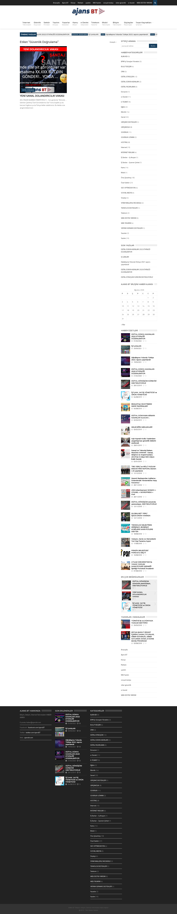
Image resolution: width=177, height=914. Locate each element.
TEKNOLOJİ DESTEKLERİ (129, 208)
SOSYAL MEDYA (126, 192)
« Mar (123, 324)
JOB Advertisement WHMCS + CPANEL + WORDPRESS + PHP (143, 492)
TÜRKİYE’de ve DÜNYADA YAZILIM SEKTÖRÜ (142, 622)
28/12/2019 (138, 385)
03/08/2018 (138, 643)
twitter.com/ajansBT (33, 732)
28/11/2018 (138, 485)
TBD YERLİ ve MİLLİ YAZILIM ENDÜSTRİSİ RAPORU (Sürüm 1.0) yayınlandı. (143, 468)
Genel (147, 34)
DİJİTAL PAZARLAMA (128, 86)
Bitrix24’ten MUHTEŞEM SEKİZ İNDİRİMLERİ (141, 405)
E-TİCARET (124, 102)
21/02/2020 (138, 376)
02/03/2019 (138, 420)
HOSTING (124, 142)
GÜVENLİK (124, 132)
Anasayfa (56, 2)
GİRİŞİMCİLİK (125, 127)
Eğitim (123, 107)
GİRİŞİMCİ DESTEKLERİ (129, 122)
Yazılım (56, 23)
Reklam (80, 2)
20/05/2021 (138, 348)
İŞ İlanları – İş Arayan (128, 157)
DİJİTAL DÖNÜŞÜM (127, 76)
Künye (73, 2)
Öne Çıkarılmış (126, 177)
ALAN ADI (124, 56)
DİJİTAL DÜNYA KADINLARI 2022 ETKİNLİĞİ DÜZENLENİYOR (37, 34)
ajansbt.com (28, 737)
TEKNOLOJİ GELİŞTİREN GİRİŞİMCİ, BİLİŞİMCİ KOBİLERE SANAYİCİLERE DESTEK (142, 528)
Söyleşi (123, 198)
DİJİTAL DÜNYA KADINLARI (130, 81)
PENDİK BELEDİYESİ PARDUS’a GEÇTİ (139, 551)
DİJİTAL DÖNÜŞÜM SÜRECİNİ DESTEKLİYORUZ (137, 277)
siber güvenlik (121, 2)
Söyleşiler (128, 23)
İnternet (27, 23)
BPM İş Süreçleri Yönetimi (130, 61)
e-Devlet (84, 23)
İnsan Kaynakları (143, 23)
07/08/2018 (138, 571)
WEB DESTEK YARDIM (144, 2)
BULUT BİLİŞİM (126, 66)
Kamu (75, 23)
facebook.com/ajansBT (36, 727)
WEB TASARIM (126, 223)
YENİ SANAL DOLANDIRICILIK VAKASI (42, 95)
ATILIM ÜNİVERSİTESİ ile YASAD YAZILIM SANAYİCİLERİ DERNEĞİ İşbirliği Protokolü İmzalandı (142, 565)
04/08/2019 (138, 397)
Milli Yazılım (97, 2)
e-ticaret (131, 2)
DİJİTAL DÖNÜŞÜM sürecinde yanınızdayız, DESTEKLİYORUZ (144, 503)
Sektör (47, 23)
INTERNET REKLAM (127, 152)
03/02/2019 (138, 429)
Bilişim (117, 23)
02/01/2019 (138, 461)
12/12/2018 (138, 473)
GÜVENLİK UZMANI (127, 137)
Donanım (124, 91)
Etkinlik (37, 23)
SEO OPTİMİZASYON (128, 187)
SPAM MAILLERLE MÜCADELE (131, 203)
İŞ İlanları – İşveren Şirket (130, 162)
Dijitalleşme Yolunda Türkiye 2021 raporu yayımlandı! (121, 34)
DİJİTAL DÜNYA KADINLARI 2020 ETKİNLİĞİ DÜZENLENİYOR (142, 371)
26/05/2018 (138, 625)
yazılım (88, 2)
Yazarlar (66, 23)
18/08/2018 (138, 534)
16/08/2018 (138, 555)
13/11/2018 (138, 506)
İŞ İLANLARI (88, 34)
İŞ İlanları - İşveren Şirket (74, 34)
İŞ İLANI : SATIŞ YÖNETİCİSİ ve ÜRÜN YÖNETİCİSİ (144, 393)
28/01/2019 (138, 445)
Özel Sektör (125, 182)
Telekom (95, 23)
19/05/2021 (138, 362)
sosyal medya (108, 2)
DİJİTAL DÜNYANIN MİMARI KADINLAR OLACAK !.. (143, 416)
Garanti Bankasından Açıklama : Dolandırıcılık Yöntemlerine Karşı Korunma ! (144, 480)
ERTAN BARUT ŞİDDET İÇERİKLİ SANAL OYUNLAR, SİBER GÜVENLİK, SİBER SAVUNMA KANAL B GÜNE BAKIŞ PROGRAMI (142, 636)
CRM (122, 71)
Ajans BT (65, 2)
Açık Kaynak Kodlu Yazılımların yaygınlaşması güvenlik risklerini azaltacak (143, 441)
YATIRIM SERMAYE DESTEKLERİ (132, 228)
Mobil (106, 23)
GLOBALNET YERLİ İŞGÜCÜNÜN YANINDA (140, 514)
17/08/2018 (138, 543)
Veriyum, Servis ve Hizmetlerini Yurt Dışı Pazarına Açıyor (143, 540)
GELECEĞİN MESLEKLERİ (141, 427)
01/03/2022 (138, 341)
